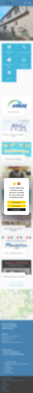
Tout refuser (16, 206)
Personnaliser (16, 209)
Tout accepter (16, 202)
